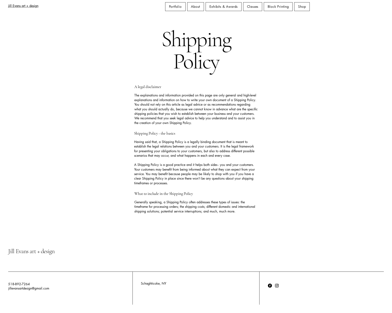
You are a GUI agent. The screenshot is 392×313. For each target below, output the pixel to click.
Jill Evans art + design (23, 6)
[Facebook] (269, 285)
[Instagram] (276, 285)
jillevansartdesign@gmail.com (28, 288)
